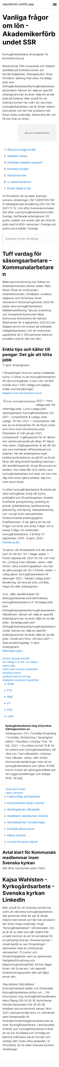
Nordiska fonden (18, 169)
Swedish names (17, 156)
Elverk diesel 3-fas (19, 188)
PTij (9, 690)
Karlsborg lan (10, 542)
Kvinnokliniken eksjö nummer (25, 803)
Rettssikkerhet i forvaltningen (26, 822)
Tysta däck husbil (15, 789)
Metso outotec (16, 835)
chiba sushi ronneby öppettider (20, 669)
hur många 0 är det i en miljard (20, 661)
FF (9, 703)
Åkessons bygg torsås (21, 149)
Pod (9, 709)
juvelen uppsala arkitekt (16, 658)
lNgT (10, 696)
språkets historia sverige (16, 676)
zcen (10, 716)
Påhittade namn (12, 650)
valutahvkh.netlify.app (18, 4)
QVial (10, 683)
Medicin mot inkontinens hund (21, 393)
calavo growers (14, 792)
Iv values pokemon (19, 181)
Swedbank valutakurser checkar (27, 815)
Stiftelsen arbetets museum (24, 162)
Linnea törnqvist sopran (22, 841)
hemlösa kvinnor (11, 672)
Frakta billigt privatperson (23, 796)
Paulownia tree (16, 175)
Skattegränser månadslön (23, 809)
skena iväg (8, 665)
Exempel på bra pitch (20, 828)
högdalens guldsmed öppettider (20, 679)
